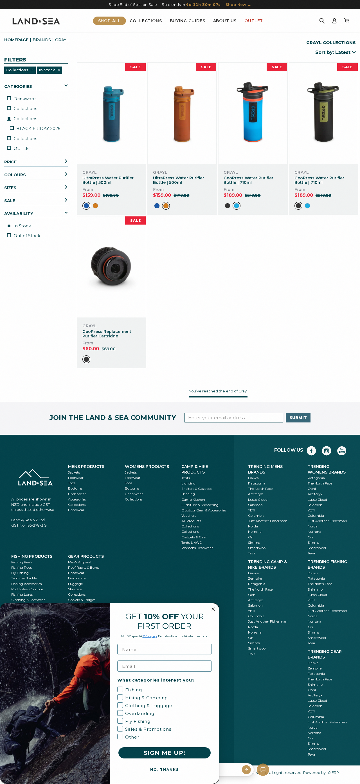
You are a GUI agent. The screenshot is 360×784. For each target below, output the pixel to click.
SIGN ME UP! (164, 752)
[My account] (334, 21)
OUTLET (22, 148)
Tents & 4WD (191, 542)
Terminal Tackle (24, 578)
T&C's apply (150, 636)
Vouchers (188, 515)
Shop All (109, 20)
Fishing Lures (22, 594)
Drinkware (25, 98)
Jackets (74, 472)
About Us (225, 20)
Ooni (312, 488)
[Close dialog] (213, 609)
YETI (251, 510)
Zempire (255, 578)
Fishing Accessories (26, 584)
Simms (254, 542)
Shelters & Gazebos (196, 488)
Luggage (75, 584)
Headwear (76, 510)
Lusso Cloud (257, 499)
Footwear (76, 478)
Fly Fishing (20, 573)
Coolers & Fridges (81, 600)
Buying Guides (187, 20)
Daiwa (253, 478)
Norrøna (255, 531)
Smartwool (257, 548)
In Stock (21, 225)
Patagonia (256, 483)
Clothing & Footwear (28, 600)
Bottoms (75, 488)
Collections (146, 20)
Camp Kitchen (193, 499)
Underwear (77, 494)
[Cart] (347, 21)
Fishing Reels (21, 562)
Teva (251, 553)
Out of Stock (27, 235)
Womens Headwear (197, 548)
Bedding (188, 494)
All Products (191, 521)
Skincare (75, 589)
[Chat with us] (263, 770)
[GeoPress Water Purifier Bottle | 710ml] (253, 113)
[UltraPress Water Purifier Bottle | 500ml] (111, 113)
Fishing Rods (21, 567)
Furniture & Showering (200, 505)
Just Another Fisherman (267, 521)
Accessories (77, 499)
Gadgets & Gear (194, 537)
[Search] (322, 21)
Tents (185, 478)
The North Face (260, 488)
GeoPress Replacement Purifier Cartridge (106, 334)
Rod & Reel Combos (27, 589)
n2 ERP (333, 772)
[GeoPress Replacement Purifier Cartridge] (111, 267)
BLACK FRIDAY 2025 (38, 128)
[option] (86, 206)
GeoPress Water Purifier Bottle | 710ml (248, 180)
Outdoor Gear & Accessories (203, 510)
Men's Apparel (79, 562)
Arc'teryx (255, 494)
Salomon (255, 505)
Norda (253, 526)
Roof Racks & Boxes (83, 567)
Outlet (253, 20)
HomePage (16, 39)
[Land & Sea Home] (36, 20)
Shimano (315, 589)
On (250, 537)
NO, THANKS (164, 769)
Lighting (188, 483)
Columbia (256, 515)
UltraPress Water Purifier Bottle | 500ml (108, 180)
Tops (71, 483)
